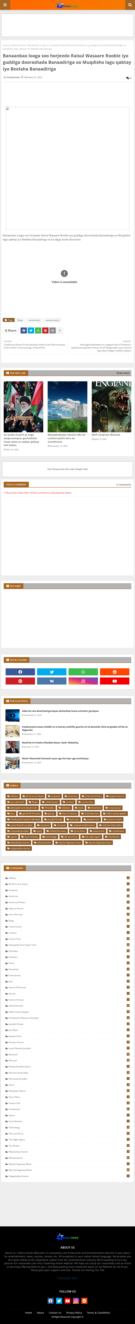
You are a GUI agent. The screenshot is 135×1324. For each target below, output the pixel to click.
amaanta (55, 796)
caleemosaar (51, 801)
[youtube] (115, 681)
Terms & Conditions (98, 1312)
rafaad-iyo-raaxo (58, 830)
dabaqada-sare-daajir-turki (24, 807)
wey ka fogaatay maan (70, 842)
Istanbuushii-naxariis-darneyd (25, 819)
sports (14, 836)
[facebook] (20, 672)
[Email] (52, 330)
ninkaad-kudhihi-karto (84, 825)
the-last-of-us (70, 836)
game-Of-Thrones (31, 813)
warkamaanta (18, 45)
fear (13, 813)
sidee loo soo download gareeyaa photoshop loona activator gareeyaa (60, 710)
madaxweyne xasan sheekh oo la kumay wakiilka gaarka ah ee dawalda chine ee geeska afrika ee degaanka (75, 728)
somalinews (34, 320)
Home (6, 45)
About (40, 1312)
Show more (123, 373)
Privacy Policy (74, 1312)
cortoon (70, 801)
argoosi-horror (117, 796)
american (72, 796)
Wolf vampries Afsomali (106, 434)
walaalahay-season (20, 842)
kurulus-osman (114, 819)
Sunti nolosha (31, 836)
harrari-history (69, 813)
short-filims (79, 830)
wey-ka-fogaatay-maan (100, 842)
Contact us (55, 1312)
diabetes (66, 807)
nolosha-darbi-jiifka (111, 825)
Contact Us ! (67, 1278)
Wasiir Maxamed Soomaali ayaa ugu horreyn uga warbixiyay (55, 758)
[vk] (52, 681)
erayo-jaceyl (115, 807)
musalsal (44, 825)
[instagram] (83, 681)
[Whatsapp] (38, 330)
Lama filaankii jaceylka (22, 825)
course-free (87, 801)
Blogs (20, 320)
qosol (39, 830)
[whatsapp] (83, 672)
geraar (51, 813)
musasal (61, 825)
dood (80, 807)
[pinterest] (20, 681)
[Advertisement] (67, 22)
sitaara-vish (98, 830)
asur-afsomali (17, 801)
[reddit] (115, 672)
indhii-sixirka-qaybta (116, 813)
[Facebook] (24, 330)
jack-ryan (74, 819)
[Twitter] (31, 330)
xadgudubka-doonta (20, 848)
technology (51, 836)
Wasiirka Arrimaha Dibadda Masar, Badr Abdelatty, (50, 742)
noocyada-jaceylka (20, 830)
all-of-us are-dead (34, 796)
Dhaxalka (49, 807)
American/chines (93, 796)
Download (96, 807)
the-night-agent (92, 836)
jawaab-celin (93, 819)
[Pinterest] (45, 330)
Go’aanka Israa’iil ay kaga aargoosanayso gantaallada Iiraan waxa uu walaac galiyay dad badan (21, 440)
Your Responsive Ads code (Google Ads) (67, 469)
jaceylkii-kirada (54, 819)
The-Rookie (113, 836)
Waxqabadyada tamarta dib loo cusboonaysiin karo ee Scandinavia (67, 438)
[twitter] (52, 672)
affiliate (14, 796)
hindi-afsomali (91, 813)
